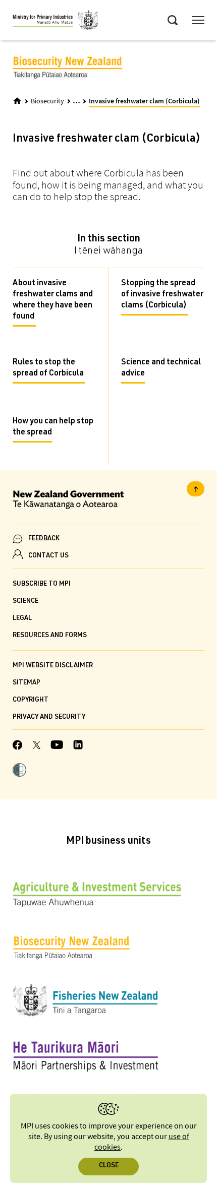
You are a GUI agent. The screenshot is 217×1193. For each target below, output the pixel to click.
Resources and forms (50, 636)
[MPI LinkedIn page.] (78, 746)
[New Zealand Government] (108, 501)
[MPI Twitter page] (36, 746)
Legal (22, 618)
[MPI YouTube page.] (56, 746)
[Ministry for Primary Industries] (55, 21)
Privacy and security (49, 717)
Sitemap (26, 683)
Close (109, 1166)
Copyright (30, 700)
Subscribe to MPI (42, 584)
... (76, 100)
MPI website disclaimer (53, 666)
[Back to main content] (195, 488)
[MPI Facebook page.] (18, 746)
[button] (19, 771)
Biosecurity (47, 101)
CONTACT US (48, 556)
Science (25, 601)
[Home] (17, 100)
